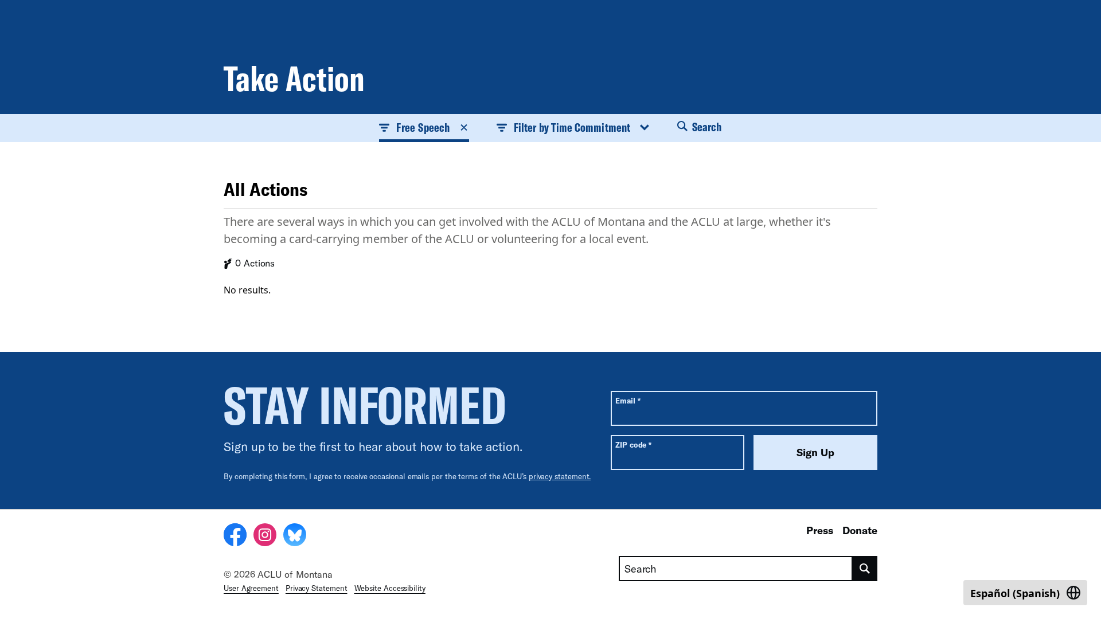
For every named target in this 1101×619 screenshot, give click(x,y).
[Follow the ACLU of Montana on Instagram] (264, 536)
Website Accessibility (389, 588)
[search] (865, 568)
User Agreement (251, 588)
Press (819, 530)
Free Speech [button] (422, 127)
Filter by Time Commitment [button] (572, 127)
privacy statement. (560, 476)
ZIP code (633, 444)
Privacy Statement (317, 588)
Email (627, 400)
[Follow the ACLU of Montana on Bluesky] (294, 536)
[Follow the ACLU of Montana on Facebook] (235, 536)
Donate (859, 530)
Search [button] (706, 126)
